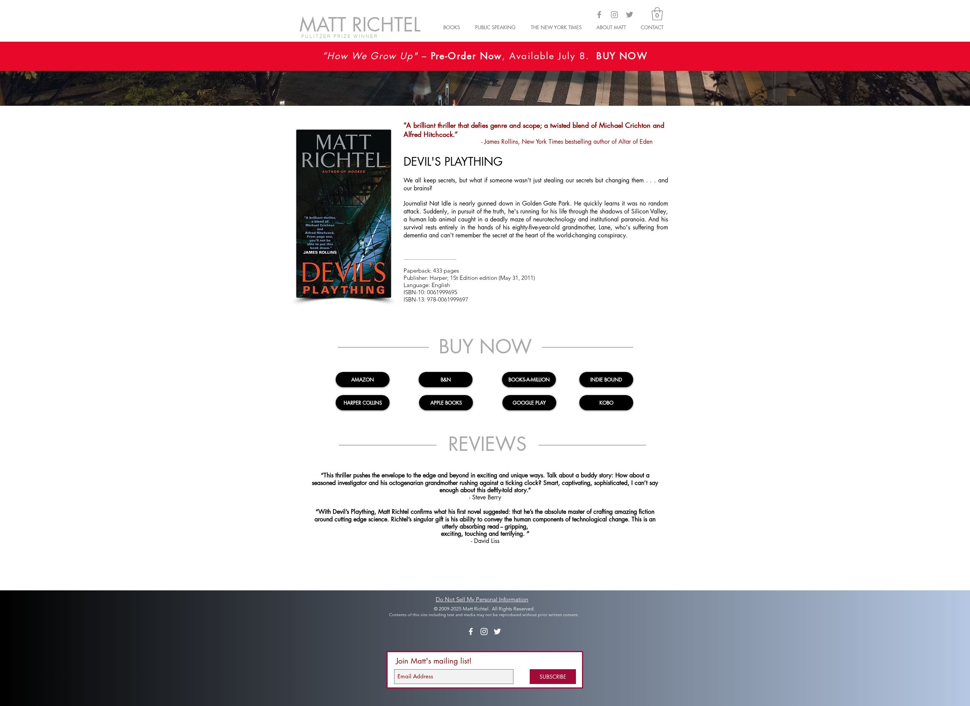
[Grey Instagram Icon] (614, 14)
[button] (657, 13)
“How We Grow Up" (370, 56)
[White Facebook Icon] (471, 631)
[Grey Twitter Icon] (629, 14)
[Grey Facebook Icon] (599, 14)
